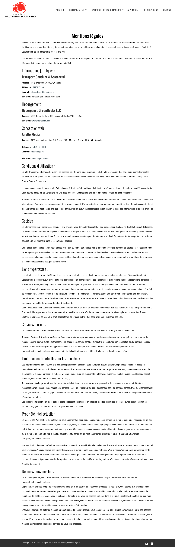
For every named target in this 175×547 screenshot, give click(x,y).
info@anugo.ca (37, 151)
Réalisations (151, 10)
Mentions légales (73, 542)
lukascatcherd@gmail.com (42, 92)
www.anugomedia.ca (40, 158)
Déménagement (76, 10)
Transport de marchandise (106, 10)
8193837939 (38, 87)
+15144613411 (39, 147)
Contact (166, 10)
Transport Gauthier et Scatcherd (53, 542)
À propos (132, 10)
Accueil (60, 10)
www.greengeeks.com (40, 120)
